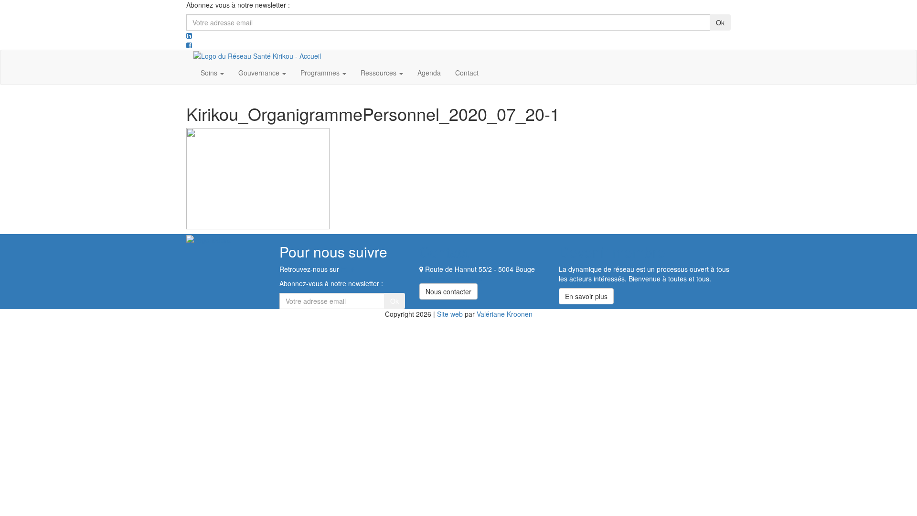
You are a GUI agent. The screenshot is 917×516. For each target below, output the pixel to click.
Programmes (320, 72)
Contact (467, 72)
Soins (210, 72)
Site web (450, 314)
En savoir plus (586, 296)
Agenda (429, 72)
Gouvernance (259, 72)
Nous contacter (448, 291)
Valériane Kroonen (505, 314)
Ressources (379, 72)
